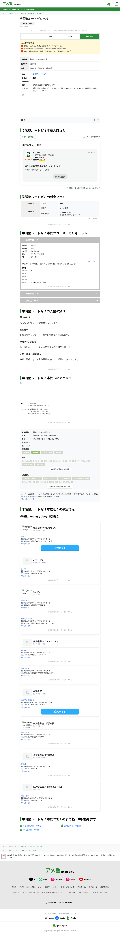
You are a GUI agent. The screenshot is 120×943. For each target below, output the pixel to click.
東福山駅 (23, 13)
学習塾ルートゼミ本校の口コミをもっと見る (82, 188)
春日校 (23, 536)
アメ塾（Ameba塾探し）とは (30, 887)
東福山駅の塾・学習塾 (32, 826)
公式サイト (60, 548)
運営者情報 (104, 887)
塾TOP (5, 13)
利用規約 (16, 892)
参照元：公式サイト (93, 262)
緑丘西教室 (25, 600)
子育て (73, 879)
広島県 (11, 13)
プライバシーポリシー (30, 892)
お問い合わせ (83, 892)
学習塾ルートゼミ (40, 74)
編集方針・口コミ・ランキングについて (59, 887)
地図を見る (26, 544)
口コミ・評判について (92, 137)
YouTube (87, 879)
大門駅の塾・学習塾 (72, 826)
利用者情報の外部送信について (53, 892)
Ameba (51, 918)
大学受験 (59, 879)
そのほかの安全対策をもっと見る (60, 486)
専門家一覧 (93, 887)
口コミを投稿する (29, 137)
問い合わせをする (27, 499)
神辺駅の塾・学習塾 (31, 830)
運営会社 (71, 892)
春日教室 (24, 650)
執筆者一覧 (81, 887)
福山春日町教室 (27, 618)
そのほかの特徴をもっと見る (60, 469)
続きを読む (60, 176)
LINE (45, 879)
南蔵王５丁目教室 (27, 700)
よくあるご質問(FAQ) (99, 892)
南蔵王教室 (25, 668)
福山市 (17, 13)
